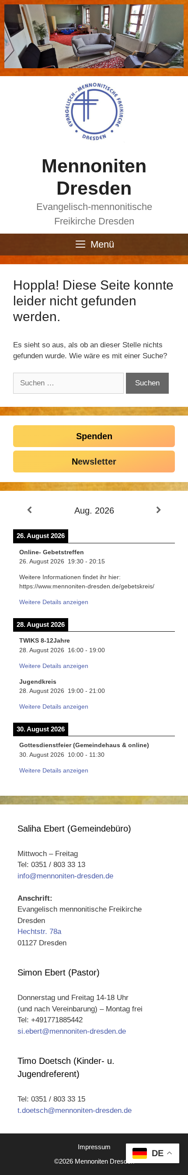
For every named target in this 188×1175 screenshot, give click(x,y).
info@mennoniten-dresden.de (65, 876)
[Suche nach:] (69, 383)
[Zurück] (29, 510)
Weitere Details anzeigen (53, 601)
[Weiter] (159, 510)
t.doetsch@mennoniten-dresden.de (74, 1110)
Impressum (94, 1147)
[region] (94, 36)
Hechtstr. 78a (39, 931)
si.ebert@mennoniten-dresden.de (71, 1031)
